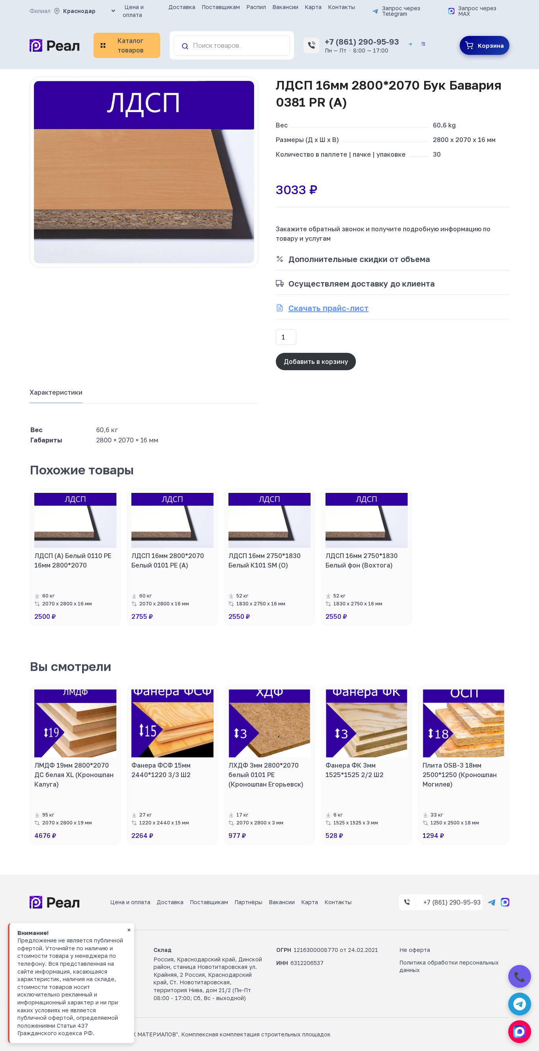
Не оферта (414, 949)
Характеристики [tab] (56, 392)
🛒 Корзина (484, 45)
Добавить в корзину (316, 361)
